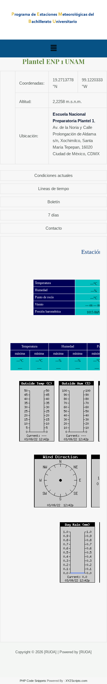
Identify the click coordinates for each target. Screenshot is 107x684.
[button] (53, 48)
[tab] (53, 175)
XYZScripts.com (76, 680)
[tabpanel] (53, 439)
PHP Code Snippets (33, 680)
